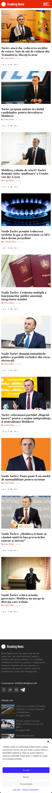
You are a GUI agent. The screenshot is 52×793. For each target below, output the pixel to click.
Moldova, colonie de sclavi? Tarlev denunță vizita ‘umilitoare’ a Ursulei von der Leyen (24, 174)
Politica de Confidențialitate (30, 789)
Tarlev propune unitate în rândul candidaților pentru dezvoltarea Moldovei (22, 112)
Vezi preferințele (26, 784)
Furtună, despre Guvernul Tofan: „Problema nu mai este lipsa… (29, 724)
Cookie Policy (16, 789)
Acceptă (26, 770)
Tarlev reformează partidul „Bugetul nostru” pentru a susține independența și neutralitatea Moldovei (26, 418)
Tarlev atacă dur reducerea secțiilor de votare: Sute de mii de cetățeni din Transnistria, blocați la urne (25, 51)
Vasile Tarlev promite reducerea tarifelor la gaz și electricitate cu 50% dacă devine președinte (25, 235)
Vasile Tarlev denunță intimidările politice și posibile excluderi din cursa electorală (25, 357)
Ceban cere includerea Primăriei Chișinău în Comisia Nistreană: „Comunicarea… (30, 709)
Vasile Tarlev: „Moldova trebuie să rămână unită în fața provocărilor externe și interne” (23, 537)
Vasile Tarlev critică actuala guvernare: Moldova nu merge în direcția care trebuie (22, 598)
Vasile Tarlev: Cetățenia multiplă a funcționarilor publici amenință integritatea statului (23, 296)
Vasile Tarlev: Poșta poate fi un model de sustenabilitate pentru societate (25, 477)
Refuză (26, 777)
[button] (48, 741)
